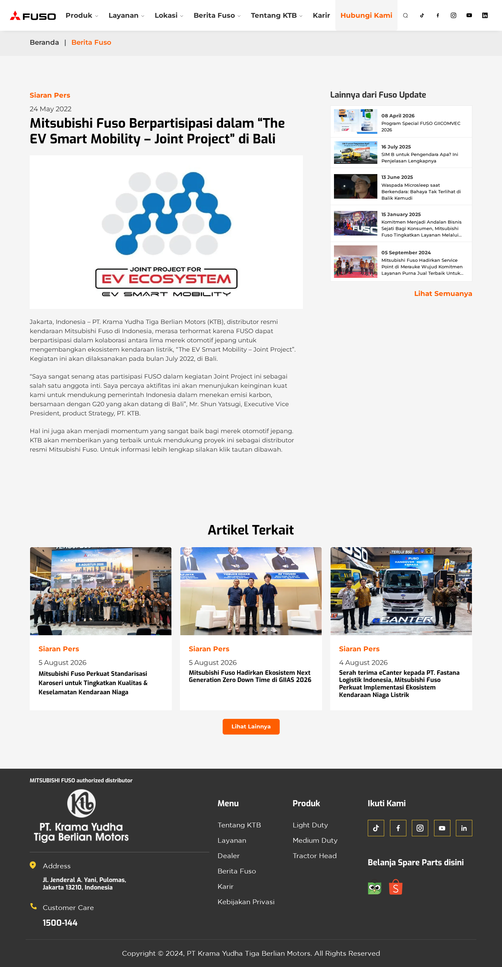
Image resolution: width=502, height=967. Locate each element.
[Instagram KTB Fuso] (453, 15)
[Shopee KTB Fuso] (398, 886)
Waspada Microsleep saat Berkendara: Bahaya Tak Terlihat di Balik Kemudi (421, 191)
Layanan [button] (124, 15)
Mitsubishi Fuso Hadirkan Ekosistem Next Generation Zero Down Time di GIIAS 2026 (250, 676)
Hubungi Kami (366, 15)
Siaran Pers (50, 95)
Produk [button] (79, 15)
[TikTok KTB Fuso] (422, 15)
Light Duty (310, 825)
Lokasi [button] (166, 15)
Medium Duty (315, 840)
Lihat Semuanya (443, 293)
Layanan (232, 840)
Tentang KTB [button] (274, 15)
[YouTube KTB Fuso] (442, 828)
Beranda (44, 42)
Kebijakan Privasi (246, 902)
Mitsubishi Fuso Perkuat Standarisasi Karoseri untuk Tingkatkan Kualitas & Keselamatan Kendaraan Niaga (93, 683)
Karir (321, 15)
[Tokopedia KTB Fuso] (378, 886)
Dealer (229, 855)
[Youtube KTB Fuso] (469, 15)
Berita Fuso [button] (214, 15)
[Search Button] (405, 15)
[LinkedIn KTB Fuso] (485, 15)
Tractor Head (315, 855)
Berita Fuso (237, 871)
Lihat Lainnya (251, 726)
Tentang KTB (239, 825)
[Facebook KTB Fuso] (438, 15)
